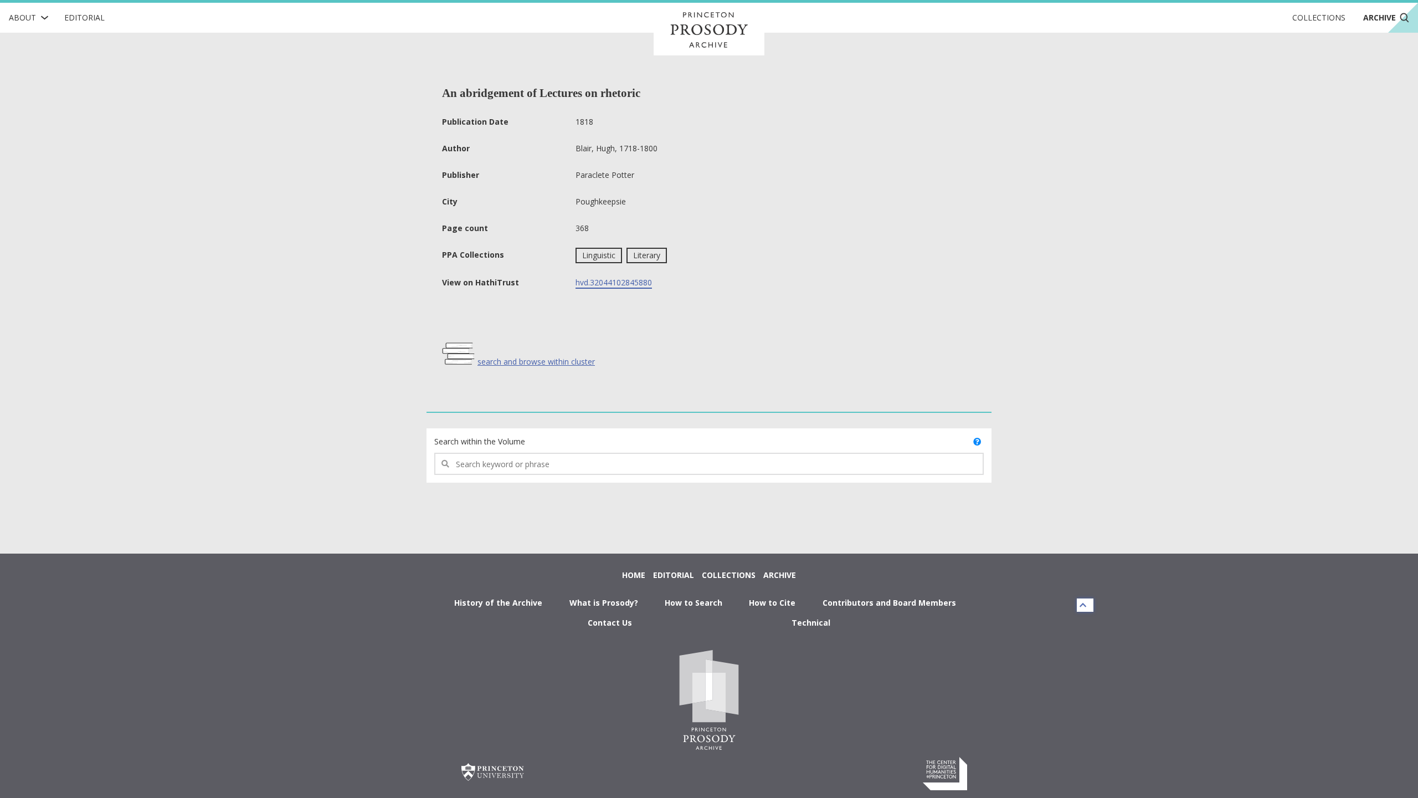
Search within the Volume (479, 441)
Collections (1318, 17)
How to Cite (772, 602)
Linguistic (598, 255)
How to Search (693, 602)
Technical (811, 622)
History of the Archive (498, 602)
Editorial (84, 17)
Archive (779, 575)
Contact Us (610, 622)
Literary (646, 255)
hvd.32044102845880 (614, 282)
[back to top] (1085, 605)
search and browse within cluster (536, 361)
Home (633, 575)
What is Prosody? (603, 602)
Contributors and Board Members (889, 602)
